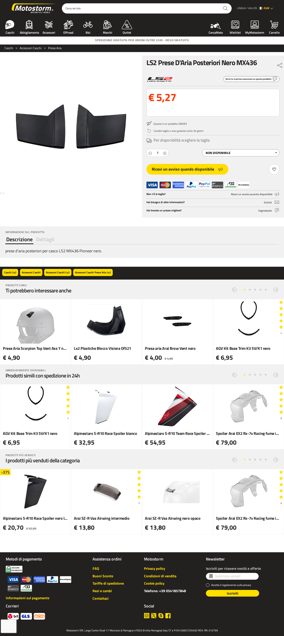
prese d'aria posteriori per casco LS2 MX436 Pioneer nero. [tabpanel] (53, 251)
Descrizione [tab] (19, 239)
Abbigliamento (29, 32)
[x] (153, 615)
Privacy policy (154, 568)
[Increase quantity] (165, 153)
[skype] (161, 615)
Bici (88, 32)
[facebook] (168, 615)
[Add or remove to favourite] (274, 169)
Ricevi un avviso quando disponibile (183, 169)
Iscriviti (232, 593)
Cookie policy (154, 583)
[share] (279, 64)
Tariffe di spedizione (108, 583)
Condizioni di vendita (160, 576)
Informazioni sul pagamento (27, 598)
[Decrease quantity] (150, 153)
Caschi (10, 32)
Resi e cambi (102, 590)
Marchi (107, 32)
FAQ (96, 568)
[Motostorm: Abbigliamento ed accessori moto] (34, 8)
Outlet (127, 32)
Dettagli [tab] (45, 239)
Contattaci (100, 598)
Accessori (49, 32)
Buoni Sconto (103, 576)
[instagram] (146, 615)
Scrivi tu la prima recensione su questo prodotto (248, 79)
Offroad (68, 32)
